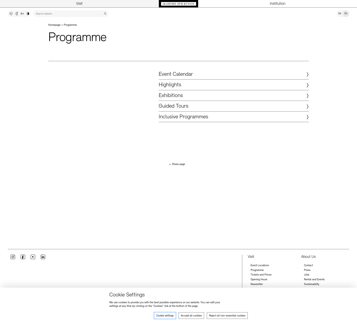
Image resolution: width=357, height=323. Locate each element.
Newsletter (257, 284)
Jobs (306, 274)
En (346, 13)
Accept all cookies (191, 315)
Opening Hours (259, 279)
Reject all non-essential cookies (227, 315)
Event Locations (260, 265)
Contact (308, 265)
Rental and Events (314, 279)
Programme (257, 270)
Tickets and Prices (261, 274)
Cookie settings (165, 315)
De (339, 13)
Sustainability (311, 284)
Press (307, 270)
